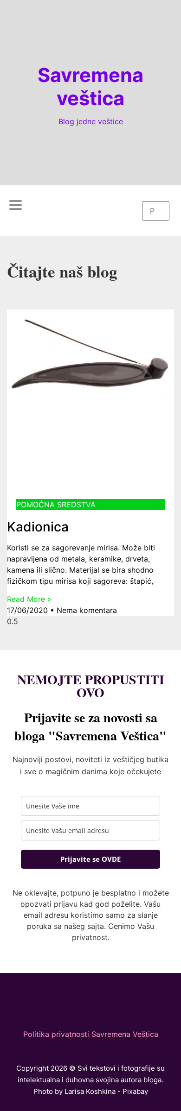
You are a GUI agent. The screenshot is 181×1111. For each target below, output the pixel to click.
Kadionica (38, 527)
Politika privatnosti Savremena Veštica (90, 1034)
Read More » (29, 599)
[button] (155, 195)
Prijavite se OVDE (90, 859)
